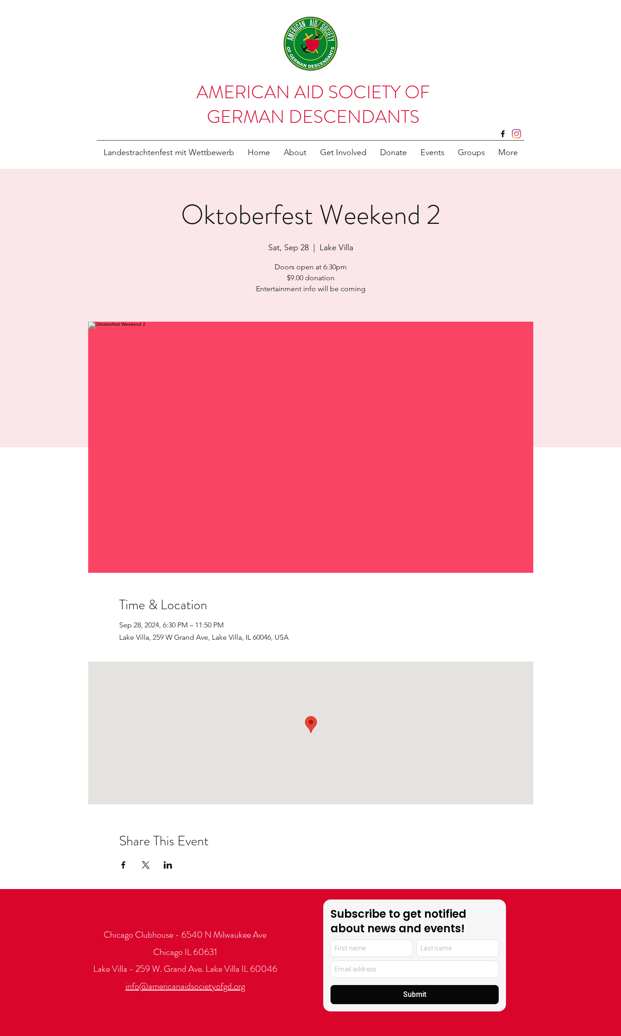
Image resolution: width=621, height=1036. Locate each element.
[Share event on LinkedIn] (168, 865)
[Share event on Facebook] (123, 865)
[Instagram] (516, 133)
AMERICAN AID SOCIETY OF (313, 92)
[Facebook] (502, 133)
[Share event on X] (145, 865)
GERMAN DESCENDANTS (313, 117)
